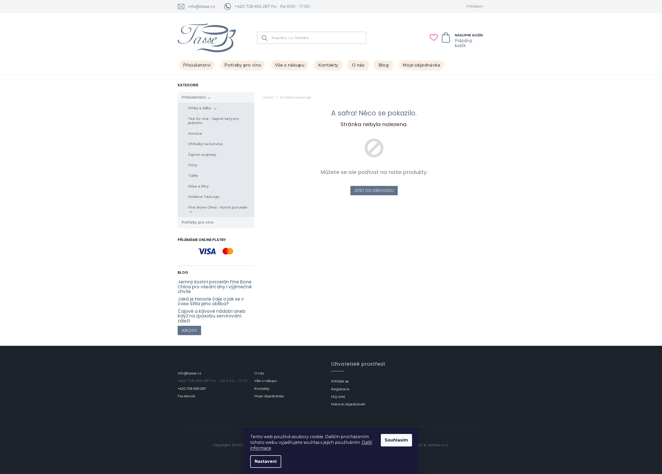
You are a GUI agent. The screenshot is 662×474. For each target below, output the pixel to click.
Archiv (189, 330)
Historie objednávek (348, 404)
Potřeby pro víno (198, 222)
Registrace (340, 389)
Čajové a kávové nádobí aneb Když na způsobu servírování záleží (212, 316)
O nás (259, 373)
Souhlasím (396, 440)
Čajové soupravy (202, 154)
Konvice (195, 133)
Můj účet (338, 397)
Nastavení (266, 461)
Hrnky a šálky (200, 108)
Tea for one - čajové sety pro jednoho (213, 120)
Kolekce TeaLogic (204, 196)
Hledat (266, 38)
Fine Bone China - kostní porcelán (218, 207)
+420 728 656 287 (192, 389)
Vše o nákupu (265, 381)
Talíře (193, 175)
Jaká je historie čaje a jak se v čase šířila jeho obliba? (211, 301)
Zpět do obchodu (374, 190)
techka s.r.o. (438, 445)
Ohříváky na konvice (205, 144)
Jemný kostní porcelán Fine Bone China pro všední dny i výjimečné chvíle (215, 287)
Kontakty (261, 389)
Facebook (186, 396)
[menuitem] (197, 65)
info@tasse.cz (189, 373)
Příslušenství (194, 97)
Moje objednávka (269, 396)
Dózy (192, 165)
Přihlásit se (340, 381)
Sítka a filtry (198, 186)
